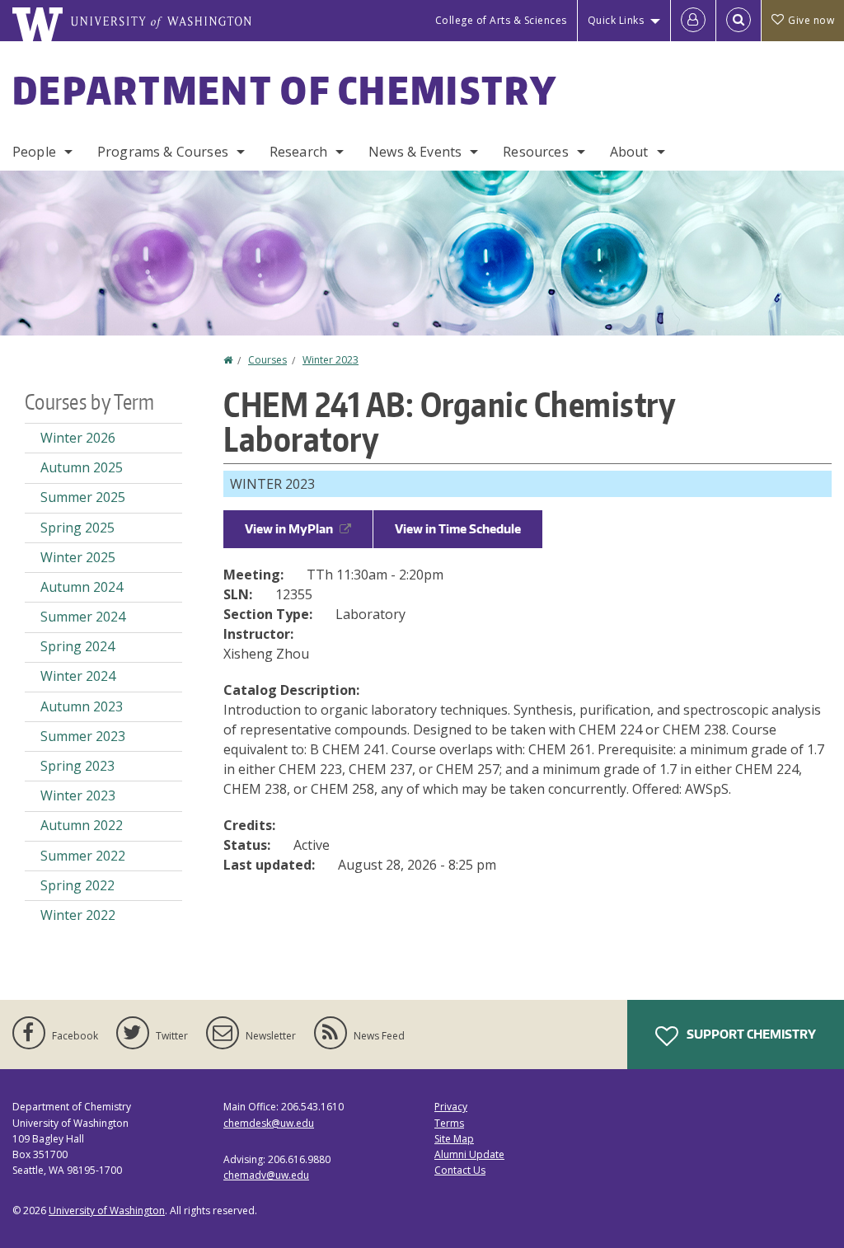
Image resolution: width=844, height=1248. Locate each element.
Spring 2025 (77, 527)
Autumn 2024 (81, 587)
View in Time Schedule (458, 529)
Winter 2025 (77, 557)
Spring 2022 (77, 885)
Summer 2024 (82, 617)
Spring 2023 (77, 766)
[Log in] (693, 20)
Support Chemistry (750, 1034)
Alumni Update (469, 1154)
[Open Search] (738, 20)
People (34, 152)
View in (289, 529)
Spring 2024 (77, 646)
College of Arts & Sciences (501, 20)
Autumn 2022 (81, 825)
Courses (267, 360)
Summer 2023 (82, 736)
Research (298, 152)
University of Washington (107, 1210)
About (629, 152)
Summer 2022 (82, 856)
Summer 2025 (82, 497)
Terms (449, 1123)
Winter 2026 (77, 438)
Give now (811, 20)
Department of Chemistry (284, 90)
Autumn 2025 (81, 467)
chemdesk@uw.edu (268, 1123)
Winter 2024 (77, 676)
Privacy (450, 1107)
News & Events (415, 152)
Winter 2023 (330, 360)
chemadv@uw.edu (266, 1175)
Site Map (454, 1139)
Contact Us (459, 1170)
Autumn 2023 (81, 706)
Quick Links (616, 20)
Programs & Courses (162, 152)
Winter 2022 (77, 915)
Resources (535, 152)
